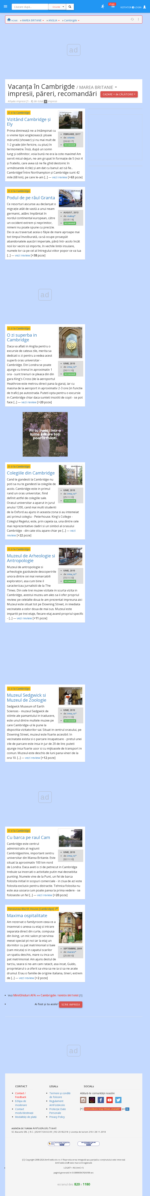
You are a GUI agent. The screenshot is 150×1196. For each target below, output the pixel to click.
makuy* (71, 216)
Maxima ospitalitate (27, 915)
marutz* (71, 952)
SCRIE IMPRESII (70, 1004)
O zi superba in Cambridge (22, 337)
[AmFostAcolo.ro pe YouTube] (110, 1099)
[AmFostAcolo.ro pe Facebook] (102, 1099)
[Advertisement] (45, 653)
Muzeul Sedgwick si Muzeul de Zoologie (26, 697)
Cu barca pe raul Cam (28, 837)
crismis (71, 137)
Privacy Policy (57, 1117)
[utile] (102, 6)
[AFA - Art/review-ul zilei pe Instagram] (84, 1099)
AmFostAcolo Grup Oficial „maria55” (102, 1109)
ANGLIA (52, 20)
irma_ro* (72, 366)
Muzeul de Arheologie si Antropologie (31, 558)
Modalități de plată (26, 1117)
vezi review (59, 177)
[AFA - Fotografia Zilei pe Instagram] (93, 1099)
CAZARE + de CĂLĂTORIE (118, 94)
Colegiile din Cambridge (31, 473)
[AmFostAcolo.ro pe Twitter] (119, 1099)
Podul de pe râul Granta (31, 198)
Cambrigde (70, 20)
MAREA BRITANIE (32, 20)
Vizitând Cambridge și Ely (29, 121)
